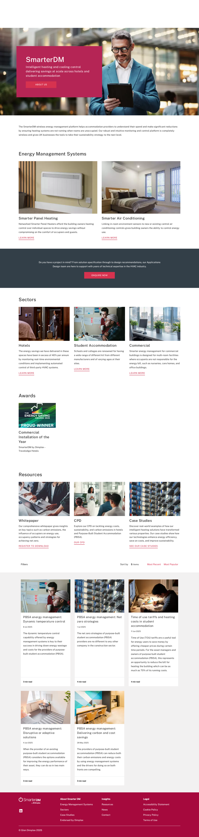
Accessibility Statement (156, 804)
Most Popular (171, 564)
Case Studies (67, 815)
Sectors (64, 809)
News (105, 809)
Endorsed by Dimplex (71, 820)
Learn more (26, 237)
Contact (106, 815)
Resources (107, 804)
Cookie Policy (150, 809)
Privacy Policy (151, 815)
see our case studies (143, 546)
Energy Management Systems (76, 804)
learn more (26, 373)
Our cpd (79, 542)
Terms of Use (150, 820)
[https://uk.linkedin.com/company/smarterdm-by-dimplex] (21, 811)
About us (41, 84)
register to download (34, 546)
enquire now (99, 275)
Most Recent (154, 564)
